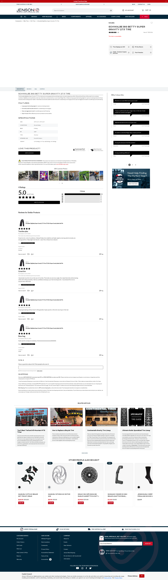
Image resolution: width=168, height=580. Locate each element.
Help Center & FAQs (22, 552)
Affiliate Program (46, 538)
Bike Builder (129, 16)
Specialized (134, 445)
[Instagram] (82, 568)
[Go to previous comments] (126, 165)
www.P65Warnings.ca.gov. (62, 164)
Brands (34, 16)
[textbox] (60, 367)
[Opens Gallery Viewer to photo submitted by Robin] (94, 176)
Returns (19, 556)
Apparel (89, 16)
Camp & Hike (115, 16)
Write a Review (39, 202)
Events (65, 542)
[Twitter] (90, 568)
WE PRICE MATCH (82, 4)
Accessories (101, 16)
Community (44, 545)
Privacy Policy (118, 578)
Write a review (29, 153)
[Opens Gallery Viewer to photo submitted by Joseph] (54, 176)
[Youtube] (78, 568)
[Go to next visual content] (62, 183)
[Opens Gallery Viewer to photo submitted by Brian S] (64, 176)
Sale (146, 16)
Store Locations (45, 542)
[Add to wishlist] (152, 23)
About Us (66, 538)
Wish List (19, 548)
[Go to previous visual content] (59, 183)
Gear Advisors (67, 545)
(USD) (149, 4)
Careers (66, 549)
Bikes (64, 16)
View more (85, 453)
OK (142, 576)
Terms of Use (107, 578)
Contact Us (141, 4)
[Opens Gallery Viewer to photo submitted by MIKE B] (33, 176)
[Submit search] (110, 10)
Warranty (19, 559)
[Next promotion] (104, 4)
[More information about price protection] (150, 52)
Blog (133, 4)
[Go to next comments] (135, 165)
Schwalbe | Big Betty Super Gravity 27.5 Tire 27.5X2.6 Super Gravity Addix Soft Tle (44, 263)
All (25, 16)
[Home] (28, 10)
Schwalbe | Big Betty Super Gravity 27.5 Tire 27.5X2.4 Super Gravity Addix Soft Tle (44, 223)
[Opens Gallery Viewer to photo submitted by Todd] (23, 176)
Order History (20, 542)
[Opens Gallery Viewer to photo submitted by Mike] (74, 176)
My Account (20, 538)
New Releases (47, 16)
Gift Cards (19, 545)
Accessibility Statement (47, 552)
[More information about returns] (150, 47)
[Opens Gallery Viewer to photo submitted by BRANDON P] (43, 176)
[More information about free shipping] (128, 47)
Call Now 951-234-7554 (113, 553)
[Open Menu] (47, 10)
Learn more (39, 370)
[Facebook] (87, 568)
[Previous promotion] (61, 4)
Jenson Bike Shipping (69, 552)
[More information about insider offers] (128, 52)
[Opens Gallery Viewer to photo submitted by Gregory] (84, 176)
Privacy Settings (133, 576)
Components (76, 16)
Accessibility (44, 559)
